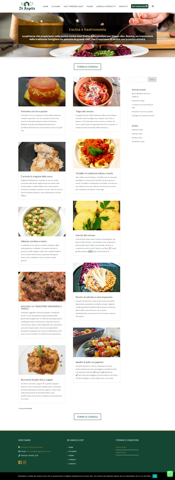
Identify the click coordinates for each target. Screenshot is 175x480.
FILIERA (90, 6)
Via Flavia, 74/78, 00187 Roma (31, 447)
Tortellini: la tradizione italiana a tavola (94, 173)
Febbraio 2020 (137, 130)
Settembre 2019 (138, 141)
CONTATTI (123, 6)
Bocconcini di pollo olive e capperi (37, 379)
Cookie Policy (121, 452)
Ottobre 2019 (137, 137)
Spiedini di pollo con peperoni (89, 362)
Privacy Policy (121, 447)
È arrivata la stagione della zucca (36, 176)
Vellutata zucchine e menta (34, 241)
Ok (155, 476)
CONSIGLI (72, 459)
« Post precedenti (25, 408)
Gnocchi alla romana (85, 235)
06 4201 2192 (33, 455)
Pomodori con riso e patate (34, 111)
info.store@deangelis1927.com (38, 451)
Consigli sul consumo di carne (143, 115)
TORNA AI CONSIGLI (87, 66)
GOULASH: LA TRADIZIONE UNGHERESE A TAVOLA (41, 307)
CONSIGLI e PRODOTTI (106, 6)
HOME (45, 6)
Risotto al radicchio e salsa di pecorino (94, 297)
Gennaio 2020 (137, 133)
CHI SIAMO (55, 6)
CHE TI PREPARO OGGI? (73, 6)
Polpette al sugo (138, 100)
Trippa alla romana (84, 111)
